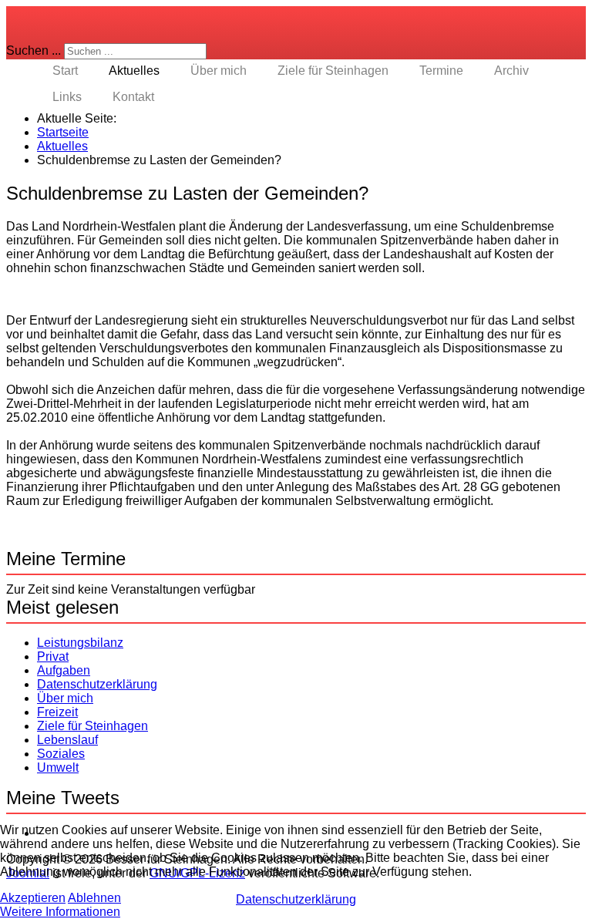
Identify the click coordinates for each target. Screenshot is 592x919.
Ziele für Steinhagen (333, 70)
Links (67, 96)
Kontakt (133, 96)
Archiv (511, 70)
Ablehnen (94, 897)
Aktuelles (134, 70)
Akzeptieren (33, 897)
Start (65, 70)
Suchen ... (33, 50)
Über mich (218, 70)
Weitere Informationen (60, 911)
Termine (441, 70)
